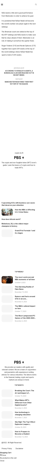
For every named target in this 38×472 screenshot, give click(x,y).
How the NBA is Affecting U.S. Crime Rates (25, 211)
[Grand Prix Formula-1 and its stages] (7, 233)
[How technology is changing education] (7, 415)
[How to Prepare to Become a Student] (7, 434)
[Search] (36, 5)
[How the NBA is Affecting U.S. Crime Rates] (7, 212)
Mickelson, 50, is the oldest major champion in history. (15, 224)
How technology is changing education (23, 413)
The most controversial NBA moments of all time (25, 278)
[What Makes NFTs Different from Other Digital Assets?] (7, 403)
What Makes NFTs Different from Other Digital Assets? (23, 402)
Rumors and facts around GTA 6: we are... (25, 297)
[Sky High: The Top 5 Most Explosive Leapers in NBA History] (7, 424)
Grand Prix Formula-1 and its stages (25, 231)
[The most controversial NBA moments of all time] (7, 279)
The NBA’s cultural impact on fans (25, 307)
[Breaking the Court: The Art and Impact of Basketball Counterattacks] (7, 393)
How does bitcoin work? (11, 219)
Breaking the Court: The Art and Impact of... (24, 391)
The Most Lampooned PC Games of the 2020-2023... (25, 317)
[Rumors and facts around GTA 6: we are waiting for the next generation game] (7, 299)
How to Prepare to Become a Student (22, 432)
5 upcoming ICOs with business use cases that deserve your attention (18, 204)
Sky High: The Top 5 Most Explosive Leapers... (25, 423)
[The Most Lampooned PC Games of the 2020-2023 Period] (7, 318)
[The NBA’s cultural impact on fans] (7, 308)
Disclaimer (19, 448)
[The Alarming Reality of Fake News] (7, 289)
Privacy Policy (7, 448)
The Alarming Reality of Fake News (24, 288)
